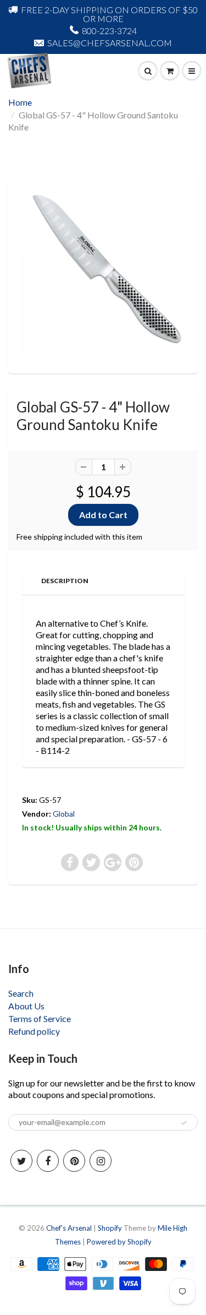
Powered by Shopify (119, 1241)
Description (64, 581)
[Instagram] (101, 1161)
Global (64, 813)
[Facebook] (48, 1161)
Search (21, 993)
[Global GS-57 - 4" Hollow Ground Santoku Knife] (103, 273)
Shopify (110, 1228)
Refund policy (34, 1031)
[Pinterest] (74, 1161)
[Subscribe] (184, 1123)
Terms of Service (39, 1018)
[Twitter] (21, 1161)
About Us (26, 1006)
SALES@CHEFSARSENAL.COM (109, 42)
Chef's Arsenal (69, 1228)
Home (20, 102)
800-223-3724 (109, 30)
